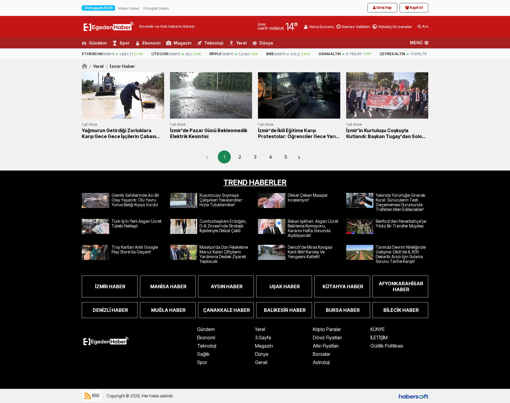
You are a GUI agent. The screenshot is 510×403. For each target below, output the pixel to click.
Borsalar (321, 354)
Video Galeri (128, 8)
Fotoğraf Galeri (156, 8)
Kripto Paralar (327, 329)
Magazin (183, 42)
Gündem (98, 42)
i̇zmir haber (120, 66)
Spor (125, 42)
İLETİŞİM (379, 337)
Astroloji (321, 362)
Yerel (241, 42)
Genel (261, 362)
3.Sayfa (263, 337)
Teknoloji (213, 42)
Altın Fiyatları (326, 346)
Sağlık (203, 354)
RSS (95, 395)
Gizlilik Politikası (386, 346)
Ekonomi (151, 42)
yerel (96, 66)
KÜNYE (377, 329)
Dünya (266, 42)
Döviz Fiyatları (327, 337)
